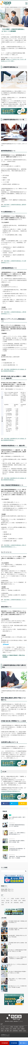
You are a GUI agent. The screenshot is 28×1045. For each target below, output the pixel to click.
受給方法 (3, 900)
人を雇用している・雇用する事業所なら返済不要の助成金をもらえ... (17, 833)
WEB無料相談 (14, 1042)
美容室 (2, 902)
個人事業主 (17, 898)
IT (1, 898)
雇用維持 (21, 902)
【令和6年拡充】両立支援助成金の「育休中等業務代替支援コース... (17, 849)
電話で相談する (23, 1042)
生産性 (19, 900)
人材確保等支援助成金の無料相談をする (10, 791)
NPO (4, 898)
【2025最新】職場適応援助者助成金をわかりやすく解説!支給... (17, 825)
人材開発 (12, 898)
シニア (8, 898)
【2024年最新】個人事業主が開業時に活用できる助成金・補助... (17, 841)
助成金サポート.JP (5, 1034)
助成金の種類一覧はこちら (7, 889)
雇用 (11, 902)
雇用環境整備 (16, 902)
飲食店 (2, 904)
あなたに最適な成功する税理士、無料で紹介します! (17, 818)
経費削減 (23, 900)
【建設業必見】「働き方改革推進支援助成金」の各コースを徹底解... (17, 857)
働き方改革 (23, 898)
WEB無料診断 (5, 1042)
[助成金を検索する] (14, 879)
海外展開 (15, 900)
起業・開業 (7, 902)
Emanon (8, 1035)
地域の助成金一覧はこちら (7, 890)
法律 (11, 900)
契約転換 (7, 900)
